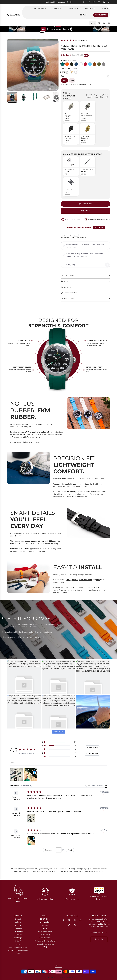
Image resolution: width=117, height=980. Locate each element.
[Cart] (109, 23)
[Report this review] (104, 794)
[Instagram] (88, 2)
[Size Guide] (108, 77)
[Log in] (103, 23)
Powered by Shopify (66, 977)
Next (70, 850)
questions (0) (26, 786)
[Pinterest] (93, 2)
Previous (48, 850)
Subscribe (99, 939)
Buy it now (85, 210)
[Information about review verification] (86, 785)
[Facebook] (83, 2)
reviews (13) (14, 786)
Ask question (93, 753)
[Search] (98, 23)
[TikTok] (109, 2)
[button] (12, 97)
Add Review (93, 747)
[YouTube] (98, 2)
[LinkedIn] (103, 2)
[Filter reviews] (106, 786)
